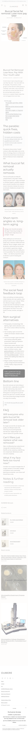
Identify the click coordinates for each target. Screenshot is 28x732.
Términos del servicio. (16, 729)
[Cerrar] (26, 707)
